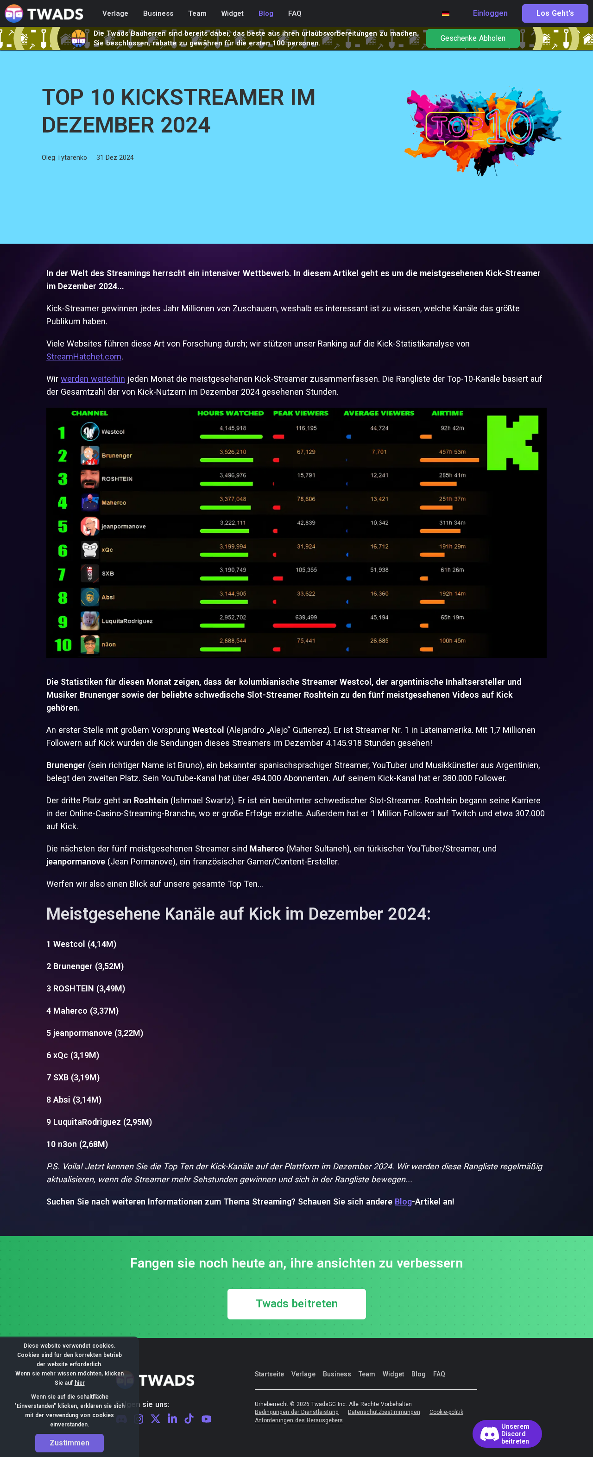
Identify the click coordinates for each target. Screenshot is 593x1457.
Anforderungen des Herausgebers (299, 1421)
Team (367, 1374)
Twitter (155, 1419)
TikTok (189, 1419)
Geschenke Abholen (473, 38)
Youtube (206, 1419)
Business (337, 1374)
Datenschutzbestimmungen (384, 1412)
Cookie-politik (446, 1412)
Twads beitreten (297, 1304)
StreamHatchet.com (83, 356)
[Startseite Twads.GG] (44, 13)
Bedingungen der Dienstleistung (297, 1412)
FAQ (439, 1374)
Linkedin (172, 1419)
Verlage (303, 1374)
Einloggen (490, 13)
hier (80, 1383)
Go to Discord (507, 1434)
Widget (393, 1374)
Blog (418, 1374)
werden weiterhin (93, 379)
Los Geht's (555, 13)
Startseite (269, 1374)
